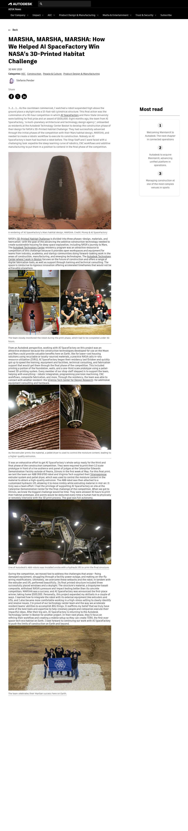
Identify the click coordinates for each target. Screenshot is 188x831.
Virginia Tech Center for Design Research (70, 380)
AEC (50, 15)
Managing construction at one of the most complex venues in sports (160, 184)
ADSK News (14, 9)
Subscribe (166, 15)
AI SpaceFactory (70, 115)
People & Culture (52, 74)
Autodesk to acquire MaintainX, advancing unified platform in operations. (160, 160)
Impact (37, 15)
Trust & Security (144, 15)
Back (15, 30)
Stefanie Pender (25, 80)
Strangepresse (98, 474)
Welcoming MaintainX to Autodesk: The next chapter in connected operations (160, 136)
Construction (34, 74)
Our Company (18, 15)
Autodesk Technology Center (29, 248)
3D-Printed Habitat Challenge (33, 239)
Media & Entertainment (115, 15)
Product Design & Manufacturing (77, 15)
